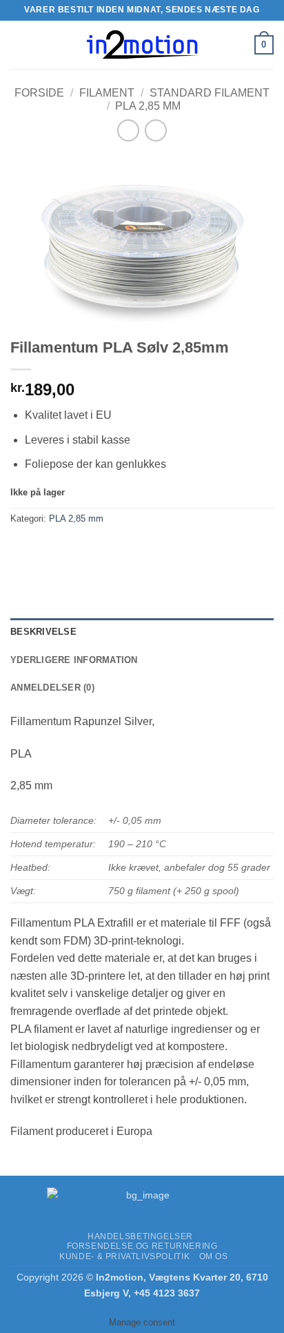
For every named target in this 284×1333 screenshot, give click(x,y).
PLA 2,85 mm (148, 106)
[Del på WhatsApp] (23, 549)
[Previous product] (155, 130)
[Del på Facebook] (48, 549)
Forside (39, 93)
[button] (18, 44)
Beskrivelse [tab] (43, 631)
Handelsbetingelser (140, 1236)
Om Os (213, 1256)
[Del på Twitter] (72, 549)
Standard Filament (210, 93)
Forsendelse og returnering (142, 1246)
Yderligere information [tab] (74, 660)
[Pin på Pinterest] (122, 549)
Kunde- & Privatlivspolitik (124, 1256)
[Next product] (128, 130)
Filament (106, 93)
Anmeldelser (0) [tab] (52, 687)
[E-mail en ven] (97, 549)
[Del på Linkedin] (147, 549)
